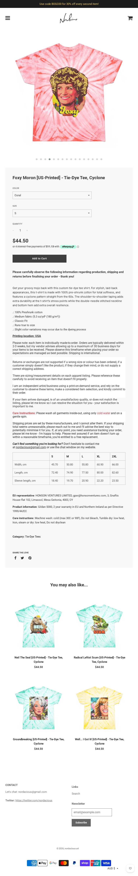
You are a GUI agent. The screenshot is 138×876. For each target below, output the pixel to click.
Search (76, 793)
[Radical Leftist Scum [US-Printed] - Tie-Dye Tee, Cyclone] (99, 626)
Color (16, 188)
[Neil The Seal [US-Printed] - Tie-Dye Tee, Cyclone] (38, 626)
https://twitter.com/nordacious (33, 800)
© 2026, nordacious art (68, 848)
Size (15, 206)
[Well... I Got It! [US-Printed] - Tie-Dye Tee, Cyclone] (99, 707)
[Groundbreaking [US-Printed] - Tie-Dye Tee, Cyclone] (38, 707)
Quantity (17, 224)
